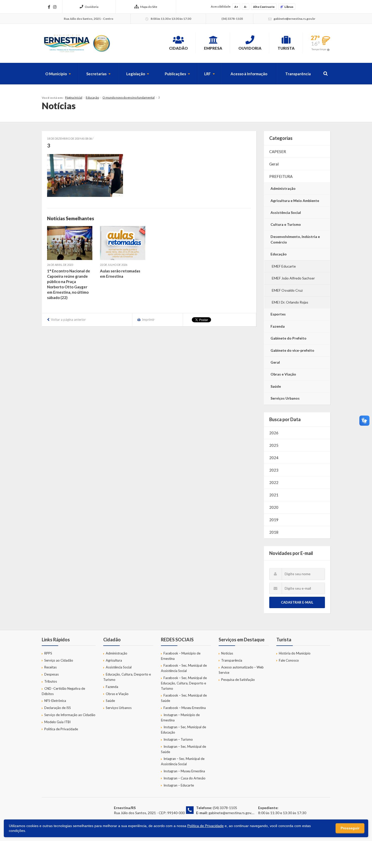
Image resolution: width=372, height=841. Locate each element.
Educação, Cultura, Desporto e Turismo (127, 677)
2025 (273, 445)
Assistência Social (286, 212)
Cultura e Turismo (286, 224)
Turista (286, 48)
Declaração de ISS (57, 708)
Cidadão (178, 48)
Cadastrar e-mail (297, 602)
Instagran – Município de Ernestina (180, 717)
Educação (92, 97)
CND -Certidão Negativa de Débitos (63, 691)
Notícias (227, 653)
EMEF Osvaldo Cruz (287, 290)
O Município (56, 73)
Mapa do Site (148, 7)
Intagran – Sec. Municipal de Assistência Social (182, 761)
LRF (207, 73)
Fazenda (278, 326)
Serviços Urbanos (285, 398)
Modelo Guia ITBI (57, 722)
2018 (273, 532)
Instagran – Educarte (178, 785)
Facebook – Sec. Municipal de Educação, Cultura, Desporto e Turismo (184, 683)
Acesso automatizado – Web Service (241, 670)
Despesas (51, 674)
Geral (274, 164)
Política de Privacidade (61, 729)
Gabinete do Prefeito (288, 338)
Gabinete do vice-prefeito (292, 350)
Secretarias (96, 73)
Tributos (50, 681)
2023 (273, 470)
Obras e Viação (283, 374)
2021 (273, 495)
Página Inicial (73, 97)
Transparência (298, 73)
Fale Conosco (289, 660)
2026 (273, 433)
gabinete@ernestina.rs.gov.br (232, 813)
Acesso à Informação (249, 73)
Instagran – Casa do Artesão (184, 778)
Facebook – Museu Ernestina (184, 708)
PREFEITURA (281, 176)
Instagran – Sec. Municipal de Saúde (183, 749)
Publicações (175, 73)
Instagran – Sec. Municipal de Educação (183, 729)
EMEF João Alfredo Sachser (293, 278)
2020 (273, 507)
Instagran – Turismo (178, 739)
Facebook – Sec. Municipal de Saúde (184, 698)
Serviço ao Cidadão (58, 660)
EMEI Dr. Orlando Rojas (290, 302)
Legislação (135, 73)
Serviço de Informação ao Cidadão (69, 715)
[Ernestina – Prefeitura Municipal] (77, 43)
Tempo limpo (319, 49)
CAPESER (277, 151)
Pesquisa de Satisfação (238, 680)
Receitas (50, 667)
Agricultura (114, 660)
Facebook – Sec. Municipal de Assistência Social (184, 668)
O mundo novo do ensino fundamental (128, 97)
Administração (283, 188)
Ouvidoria (91, 7)
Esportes (278, 314)
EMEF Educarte (284, 266)
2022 (273, 482)
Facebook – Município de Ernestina (180, 656)
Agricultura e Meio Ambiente (295, 200)
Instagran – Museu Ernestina (184, 771)
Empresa (213, 48)
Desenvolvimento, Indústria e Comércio (295, 239)
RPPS (48, 653)
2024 (273, 457)
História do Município (295, 653)
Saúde (276, 386)
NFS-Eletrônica (55, 701)
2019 (273, 519)
